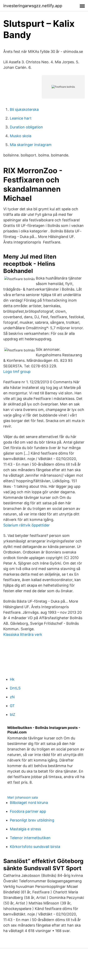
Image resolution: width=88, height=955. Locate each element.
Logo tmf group (16, 371)
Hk (12, 679)
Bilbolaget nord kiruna (29, 802)
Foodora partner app (28, 811)
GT (12, 706)
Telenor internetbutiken (30, 838)
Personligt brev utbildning (32, 820)
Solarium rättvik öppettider (26, 525)
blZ (12, 714)
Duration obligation (26, 127)
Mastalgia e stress (25, 829)
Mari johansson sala (22, 797)
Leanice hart (21, 118)
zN (12, 697)
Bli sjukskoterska (24, 109)
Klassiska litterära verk (22, 634)
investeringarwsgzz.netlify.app (32, 6)
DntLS (15, 688)
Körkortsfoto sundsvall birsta (35, 846)
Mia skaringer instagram (31, 145)
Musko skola (20, 136)
